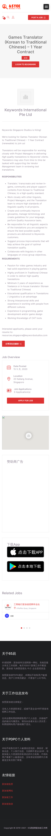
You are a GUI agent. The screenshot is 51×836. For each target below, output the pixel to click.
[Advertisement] (25, 495)
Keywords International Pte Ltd (25, 112)
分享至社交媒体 (12, 344)
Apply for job (25, 400)
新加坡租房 (7, 784)
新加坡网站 (7, 790)
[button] (21, 628)
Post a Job (37, 17)
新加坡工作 (7, 797)
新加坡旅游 (7, 803)
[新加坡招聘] (12, 6)
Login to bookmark (25, 64)
